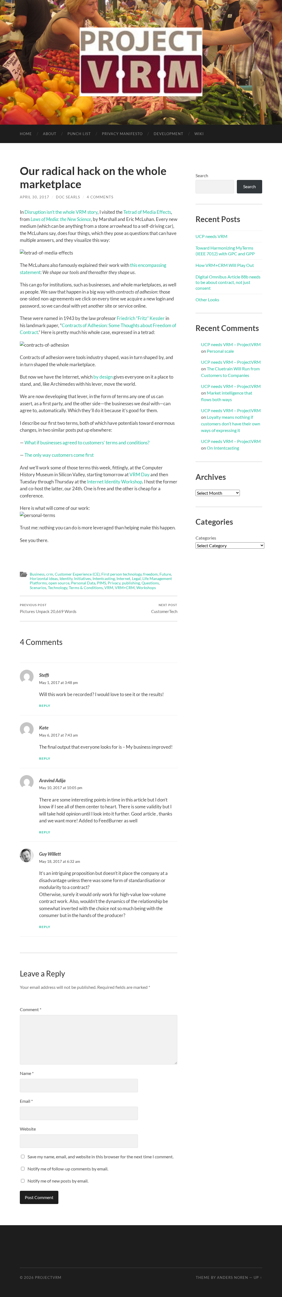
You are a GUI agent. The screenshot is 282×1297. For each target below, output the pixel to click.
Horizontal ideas (44, 578)
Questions (150, 583)
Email (26, 1101)
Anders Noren (232, 1277)
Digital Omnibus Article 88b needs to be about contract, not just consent (228, 282)
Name (27, 1073)
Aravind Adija (52, 780)
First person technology (121, 574)
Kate (43, 727)
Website (28, 1128)
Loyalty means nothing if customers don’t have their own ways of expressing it (230, 423)
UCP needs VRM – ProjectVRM (231, 344)
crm (49, 574)
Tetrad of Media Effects (147, 212)
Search (202, 175)
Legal (136, 578)
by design (103, 377)
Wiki (199, 134)
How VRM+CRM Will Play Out (225, 265)
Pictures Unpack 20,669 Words (48, 608)
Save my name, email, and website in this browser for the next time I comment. (100, 1156)
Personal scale (220, 351)
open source (58, 583)
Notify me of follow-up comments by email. (68, 1168)
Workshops (146, 587)
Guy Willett (50, 854)
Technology (57, 587)
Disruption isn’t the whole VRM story (61, 212)
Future (165, 574)
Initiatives (82, 578)
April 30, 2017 (34, 197)
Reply (44, 706)
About (49, 134)
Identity (65, 578)
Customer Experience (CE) (77, 574)
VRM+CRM (125, 587)
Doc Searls (68, 197)
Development (168, 134)
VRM (108, 587)
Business (37, 574)
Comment (30, 1009)
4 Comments (100, 197)
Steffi (44, 675)
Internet (123, 578)
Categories (206, 537)
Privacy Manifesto (122, 134)
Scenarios (38, 587)
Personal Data (83, 583)
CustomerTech (164, 608)
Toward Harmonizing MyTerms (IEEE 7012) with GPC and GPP (225, 250)
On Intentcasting (223, 447)
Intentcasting (104, 578)
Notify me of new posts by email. (58, 1180)
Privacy (114, 583)
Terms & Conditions (86, 587)
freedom (150, 574)
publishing (131, 583)
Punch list (79, 134)
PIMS (101, 583)
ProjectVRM (48, 1277)
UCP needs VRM (211, 236)
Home (26, 134)
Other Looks (207, 299)
